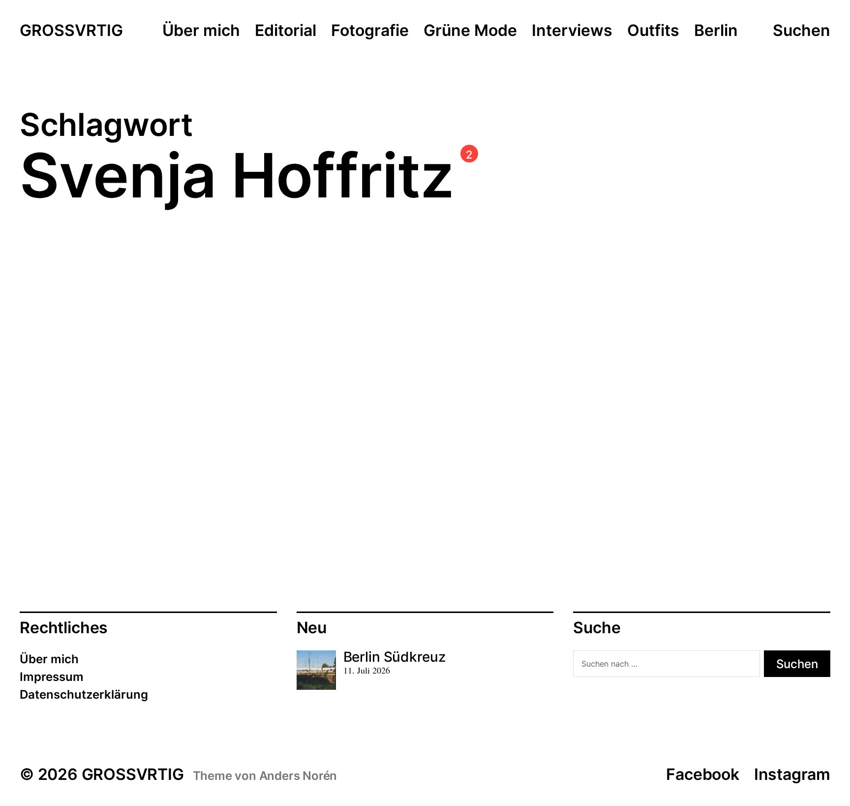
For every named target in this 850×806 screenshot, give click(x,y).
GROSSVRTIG (71, 31)
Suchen (801, 30)
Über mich (201, 31)
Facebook (702, 774)
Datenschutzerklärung (84, 694)
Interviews (572, 31)
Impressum (52, 677)
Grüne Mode (470, 31)
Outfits (653, 31)
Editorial (285, 31)
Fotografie (370, 31)
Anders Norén (298, 776)
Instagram (792, 774)
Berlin (716, 31)
